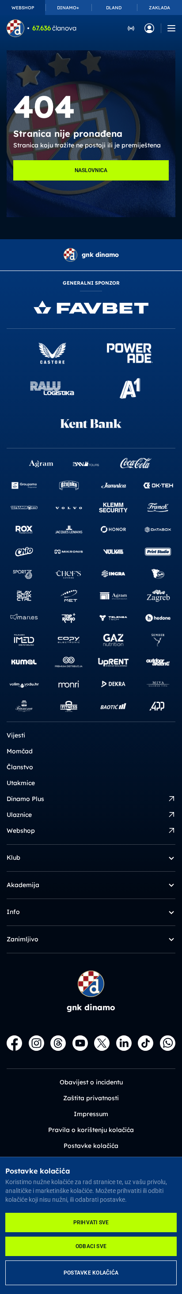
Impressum (91, 1114)
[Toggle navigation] (171, 28)
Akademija (23, 885)
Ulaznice (19, 815)
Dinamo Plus (25, 799)
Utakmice (21, 783)
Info (13, 912)
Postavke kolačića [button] (91, 1146)
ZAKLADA (159, 8)
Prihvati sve (91, 1222)
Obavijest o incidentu (91, 1082)
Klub (13, 857)
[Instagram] (36, 1043)
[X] (102, 1043)
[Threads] (58, 1043)
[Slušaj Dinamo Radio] (131, 27)
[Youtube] (80, 1043)
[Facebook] (14, 1043)
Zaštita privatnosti (91, 1098)
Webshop (21, 831)
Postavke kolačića (91, 1273)
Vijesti (16, 735)
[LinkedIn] (124, 1043)
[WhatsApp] (167, 1043)
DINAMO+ (68, 8)
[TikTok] (145, 1043)
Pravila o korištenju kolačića (91, 1130)
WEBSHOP (22, 8)
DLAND (113, 8)
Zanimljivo (22, 939)
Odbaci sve (91, 1246)
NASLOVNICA (91, 170)
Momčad (20, 751)
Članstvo (20, 767)
